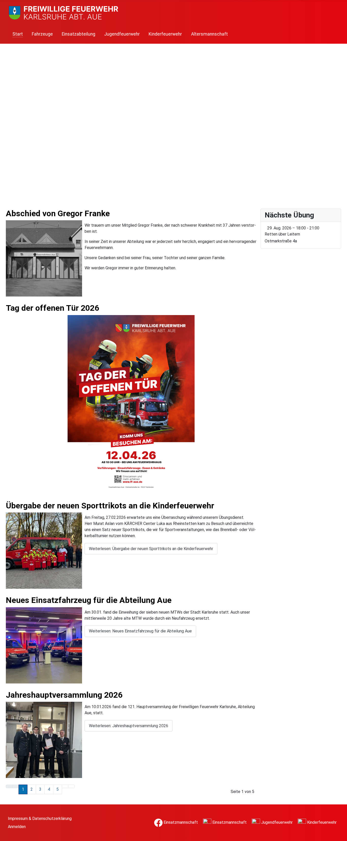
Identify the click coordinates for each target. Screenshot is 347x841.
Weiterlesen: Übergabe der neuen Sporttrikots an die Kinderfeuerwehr (151, 548)
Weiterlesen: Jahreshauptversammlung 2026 (128, 725)
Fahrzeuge (42, 34)
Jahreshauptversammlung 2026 (64, 695)
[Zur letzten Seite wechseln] (71, 786)
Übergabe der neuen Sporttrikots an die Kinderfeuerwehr (110, 505)
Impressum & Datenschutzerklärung (40, 818)
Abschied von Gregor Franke (58, 213)
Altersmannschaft (209, 34)
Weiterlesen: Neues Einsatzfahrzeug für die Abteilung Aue (140, 631)
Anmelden (17, 826)
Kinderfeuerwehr (165, 34)
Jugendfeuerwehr (122, 34)
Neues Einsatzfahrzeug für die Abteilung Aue (88, 600)
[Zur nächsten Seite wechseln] (65, 786)
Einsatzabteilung (78, 34)
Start (17, 34)
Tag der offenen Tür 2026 (52, 308)
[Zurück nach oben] (340, 834)
